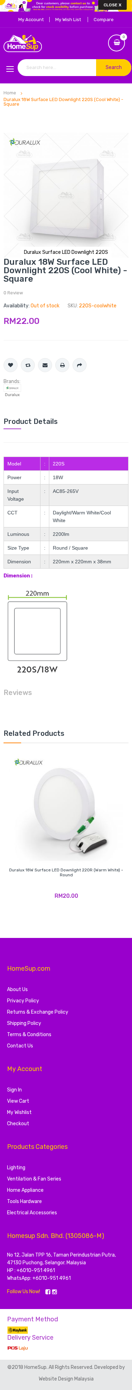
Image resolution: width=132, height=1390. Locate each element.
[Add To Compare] (28, 365)
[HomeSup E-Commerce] (66, 43)
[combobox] (74, 67)
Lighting (16, 1168)
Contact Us (20, 1046)
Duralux (12, 395)
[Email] (45, 365)
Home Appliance (25, 1190)
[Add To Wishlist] (11, 365)
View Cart (18, 1101)
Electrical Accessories (32, 1213)
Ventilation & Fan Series (34, 1179)
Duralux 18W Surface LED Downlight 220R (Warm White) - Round (66, 872)
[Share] (80, 365)
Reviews (18, 692)
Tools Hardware (24, 1201)
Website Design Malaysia (66, 1379)
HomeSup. (36, 1367)
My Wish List (68, 19)
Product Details (31, 421)
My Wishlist (19, 1112)
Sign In (14, 1090)
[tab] (66, 421)
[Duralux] (12, 388)
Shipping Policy (24, 1023)
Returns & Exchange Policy (37, 1012)
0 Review (13, 292)
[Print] (62, 365)
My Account (31, 19)
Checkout (18, 1124)
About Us (17, 990)
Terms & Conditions (29, 1035)
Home (10, 92)
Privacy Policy (23, 1001)
